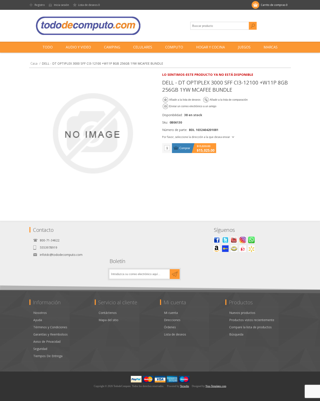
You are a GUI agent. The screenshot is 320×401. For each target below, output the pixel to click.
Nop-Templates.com (215, 386)
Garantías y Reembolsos (50, 334)
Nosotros (40, 313)
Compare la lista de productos (250, 327)
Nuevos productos (242, 313)
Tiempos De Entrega (47, 356)
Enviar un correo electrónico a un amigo (192, 106)
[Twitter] (225, 240)
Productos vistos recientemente (251, 320)
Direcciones (172, 320)
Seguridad (40, 349)
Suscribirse (175, 274)
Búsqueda (253, 26)
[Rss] (251, 240)
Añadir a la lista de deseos (184, 99)
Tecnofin (184, 386)
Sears (242, 248)
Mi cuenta (171, 313)
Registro (40, 5)
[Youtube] (234, 240)
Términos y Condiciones (50, 327)
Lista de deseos (175, 334)
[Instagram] (242, 240)
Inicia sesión (61, 5)
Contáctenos (108, 313)
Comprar (184, 148)
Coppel (225, 248)
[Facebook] (216, 240)
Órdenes (170, 327)
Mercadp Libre (234, 248)
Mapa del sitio (108, 320)
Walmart (251, 248)
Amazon (216, 248)
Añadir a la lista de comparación (229, 99)
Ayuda (37, 320)
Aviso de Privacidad (47, 341)
